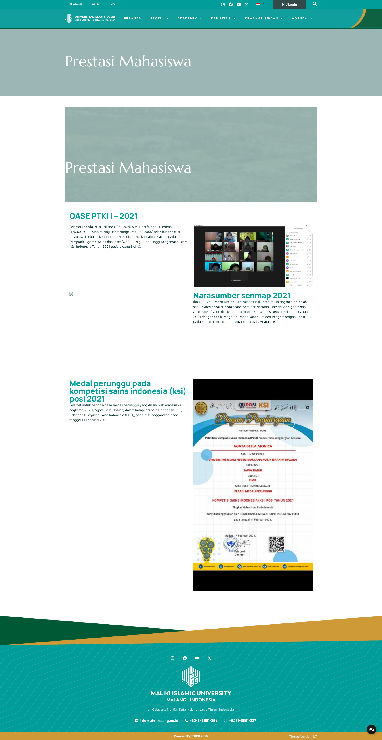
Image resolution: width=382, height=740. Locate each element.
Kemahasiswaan (261, 18)
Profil (157, 18)
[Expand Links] (371, 729)
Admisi (96, 4)
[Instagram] (223, 4)
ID (262, 4)
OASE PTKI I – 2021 (103, 216)
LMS (112, 4)
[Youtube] (239, 4)
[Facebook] (231, 4)
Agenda (300, 18)
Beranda (132, 18)
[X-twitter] (247, 4)
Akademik (75, 4)
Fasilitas (221, 18)
